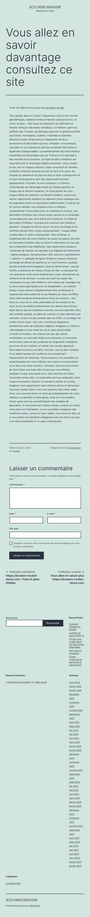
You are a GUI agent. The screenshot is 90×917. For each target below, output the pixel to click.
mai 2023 (73, 850)
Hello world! (41, 682)
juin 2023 (73, 846)
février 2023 (75, 862)
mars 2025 (74, 742)
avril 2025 (74, 738)
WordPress (35, 906)
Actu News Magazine (45, 7)
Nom (12, 514)
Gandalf (16, 451)
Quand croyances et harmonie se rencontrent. (75, 661)
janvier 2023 (75, 866)
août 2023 (74, 838)
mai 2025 (73, 734)
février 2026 (75, 686)
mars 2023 (74, 858)
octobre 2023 (76, 826)
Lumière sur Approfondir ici (76, 634)
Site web (13, 528)
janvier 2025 (75, 750)
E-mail (51, 514)
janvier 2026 (75, 690)
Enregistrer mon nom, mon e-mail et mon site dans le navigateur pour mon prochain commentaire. (46, 545)
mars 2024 (74, 798)
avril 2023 (74, 854)
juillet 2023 (74, 842)
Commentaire (17, 484)
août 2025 (74, 722)
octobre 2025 (76, 710)
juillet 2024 (74, 782)
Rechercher (12, 618)
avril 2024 (74, 794)
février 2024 (75, 802)
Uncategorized (74, 448)
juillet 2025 (74, 726)
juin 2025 (73, 730)
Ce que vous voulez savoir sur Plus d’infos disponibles (76, 643)
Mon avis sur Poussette (75, 651)
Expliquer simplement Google (75, 627)
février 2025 (75, 746)
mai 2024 (74, 790)
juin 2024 (73, 786)
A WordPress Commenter (18, 682)
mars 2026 (74, 682)
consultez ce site (54, 107)
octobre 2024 (76, 770)
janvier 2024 (75, 806)
